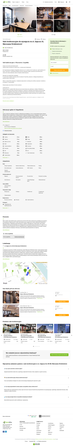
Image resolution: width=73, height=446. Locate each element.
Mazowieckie (22, 5)
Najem (10, 5)
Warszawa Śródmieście (29, 5)
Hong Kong (62, 425)
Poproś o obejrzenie (56, 53)
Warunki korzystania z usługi (50, 439)
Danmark (38, 423)
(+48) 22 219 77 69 (6, 428)
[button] (15, 292)
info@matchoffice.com (7, 427)
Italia (49, 430)
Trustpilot (50, 78)
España (49, 426)
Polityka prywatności (39, 439)
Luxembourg (50, 423)
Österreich (50, 432)
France (49, 428)
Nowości (21, 426)
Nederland (38, 432)
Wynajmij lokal (23, 428)
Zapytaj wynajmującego (57, 51)
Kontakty (21, 430)
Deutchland (38, 430)
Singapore (62, 426)
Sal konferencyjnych (15, 5)
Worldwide (62, 430)
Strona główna (5, 5)
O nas (21, 424)
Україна (61, 423)
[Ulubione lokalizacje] (69, 2)
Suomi (37, 428)
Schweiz (50, 434)
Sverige (38, 425)
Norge (37, 426)
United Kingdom (51, 425)
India (61, 428)
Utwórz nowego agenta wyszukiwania (27, 422)
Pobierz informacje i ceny (57, 48)
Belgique (38, 434)
